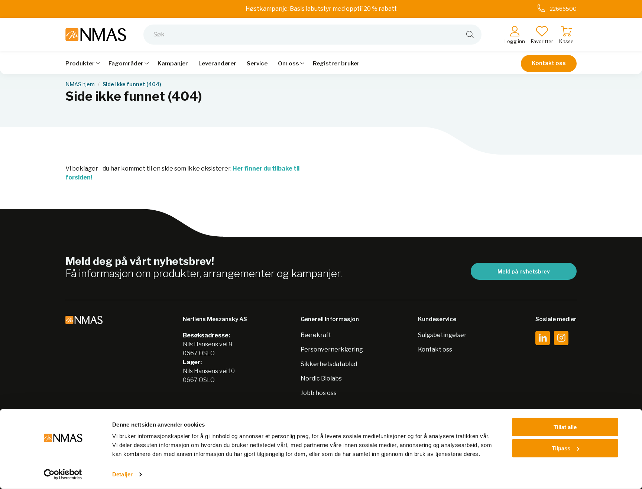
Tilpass (561, 448)
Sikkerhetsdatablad (329, 363)
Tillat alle (565, 427)
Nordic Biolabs (321, 378)
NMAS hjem (80, 84)
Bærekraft (316, 335)
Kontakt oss (549, 63)
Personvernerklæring (332, 349)
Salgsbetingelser (442, 335)
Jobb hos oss (319, 392)
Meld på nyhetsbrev (523, 271)
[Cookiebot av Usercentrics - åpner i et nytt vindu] (62, 474)
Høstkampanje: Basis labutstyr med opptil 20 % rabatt (321, 8)
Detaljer (122, 474)
